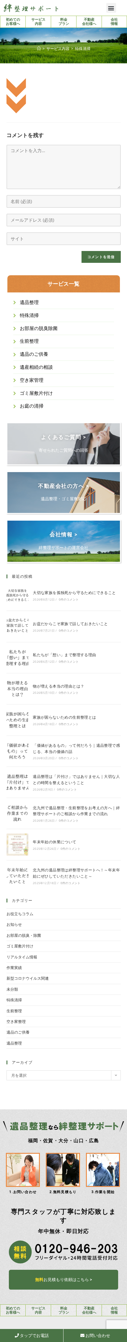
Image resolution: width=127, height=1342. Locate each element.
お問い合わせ (97, 1335)
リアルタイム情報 (21, 957)
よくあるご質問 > (63, 437)
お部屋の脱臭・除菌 (23, 935)
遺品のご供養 (18, 1032)
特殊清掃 (14, 1000)
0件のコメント (69, 599)
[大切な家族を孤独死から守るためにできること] (17, 595)
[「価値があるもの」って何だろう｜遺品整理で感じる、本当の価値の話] (17, 751)
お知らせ (14, 924)
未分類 (12, 989)
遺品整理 (14, 1043)
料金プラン (63, 21)
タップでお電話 (34, 1335)
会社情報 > (63, 534)
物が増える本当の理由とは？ (58, 686)
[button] (111, 8)
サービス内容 (38, 21)
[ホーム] (39, 48)
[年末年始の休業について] (17, 844)
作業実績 (14, 967)
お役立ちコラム (19, 913)
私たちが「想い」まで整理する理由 (64, 654)
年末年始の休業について (54, 841)
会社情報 (114, 21)
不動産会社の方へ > (63, 486)
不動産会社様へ (89, 21)
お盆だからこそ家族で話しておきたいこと (70, 623)
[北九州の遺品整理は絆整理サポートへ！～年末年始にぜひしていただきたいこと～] (17, 876)
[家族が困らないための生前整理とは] (17, 720)
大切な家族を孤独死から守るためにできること (74, 592)
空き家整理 (16, 1021)
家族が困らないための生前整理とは (64, 717)
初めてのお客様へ (13, 21)
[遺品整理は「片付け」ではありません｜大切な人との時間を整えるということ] (17, 782)
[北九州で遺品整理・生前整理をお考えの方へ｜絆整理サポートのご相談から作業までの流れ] (17, 813)
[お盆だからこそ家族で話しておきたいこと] (17, 626)
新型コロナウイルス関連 (27, 978)
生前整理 (14, 1010)
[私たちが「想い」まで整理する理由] (17, 658)
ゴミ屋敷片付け (19, 946)
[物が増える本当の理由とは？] (17, 689)
